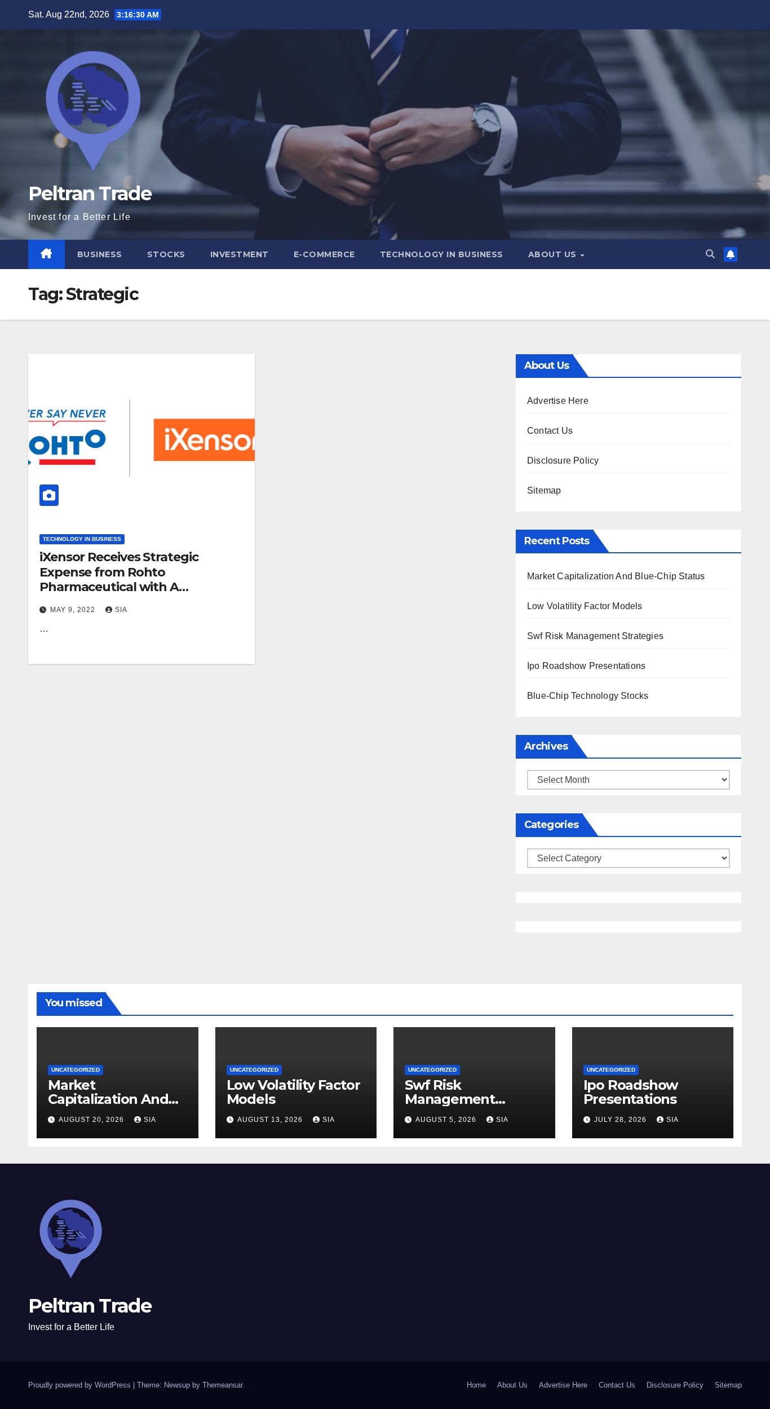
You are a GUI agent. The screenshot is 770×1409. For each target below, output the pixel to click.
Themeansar (222, 1385)
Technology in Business (441, 254)
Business (99, 254)
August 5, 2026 (447, 1120)
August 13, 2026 (271, 1120)
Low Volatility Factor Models (585, 606)
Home (476, 1385)
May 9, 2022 (74, 610)
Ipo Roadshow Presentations (586, 666)
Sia (121, 610)
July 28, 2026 (621, 1120)
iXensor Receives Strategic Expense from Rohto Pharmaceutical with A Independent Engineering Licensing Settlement (118, 586)
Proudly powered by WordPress (80, 1385)
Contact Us (550, 430)
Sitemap (544, 490)
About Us (553, 254)
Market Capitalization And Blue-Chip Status (616, 576)
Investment (239, 254)
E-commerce (324, 254)
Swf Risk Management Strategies (595, 636)
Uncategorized (75, 1070)
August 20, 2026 (92, 1120)
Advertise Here (557, 401)
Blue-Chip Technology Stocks (587, 696)
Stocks (166, 254)
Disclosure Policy (563, 460)
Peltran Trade (89, 193)
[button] (710, 254)
